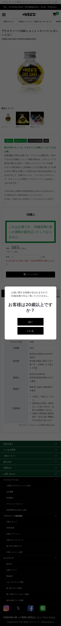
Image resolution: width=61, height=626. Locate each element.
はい (30, 321)
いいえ (30, 330)
